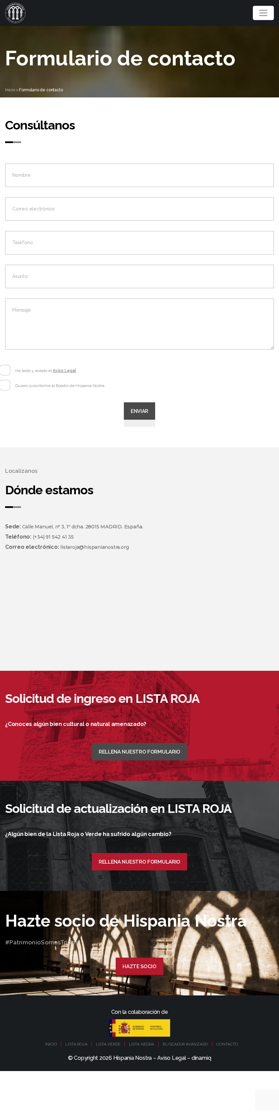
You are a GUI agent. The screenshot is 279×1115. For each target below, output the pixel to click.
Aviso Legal (64, 370)
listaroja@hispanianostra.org (94, 547)
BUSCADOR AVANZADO (185, 1044)
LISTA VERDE (108, 1044)
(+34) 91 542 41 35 (53, 537)
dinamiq (201, 1058)
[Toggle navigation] (263, 13)
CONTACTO (227, 1044)
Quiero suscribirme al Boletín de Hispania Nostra (59, 385)
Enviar (139, 411)
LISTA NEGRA (141, 1044)
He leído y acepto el (45, 370)
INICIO (51, 1044)
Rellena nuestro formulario (139, 752)
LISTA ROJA (76, 1044)
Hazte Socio (139, 966)
